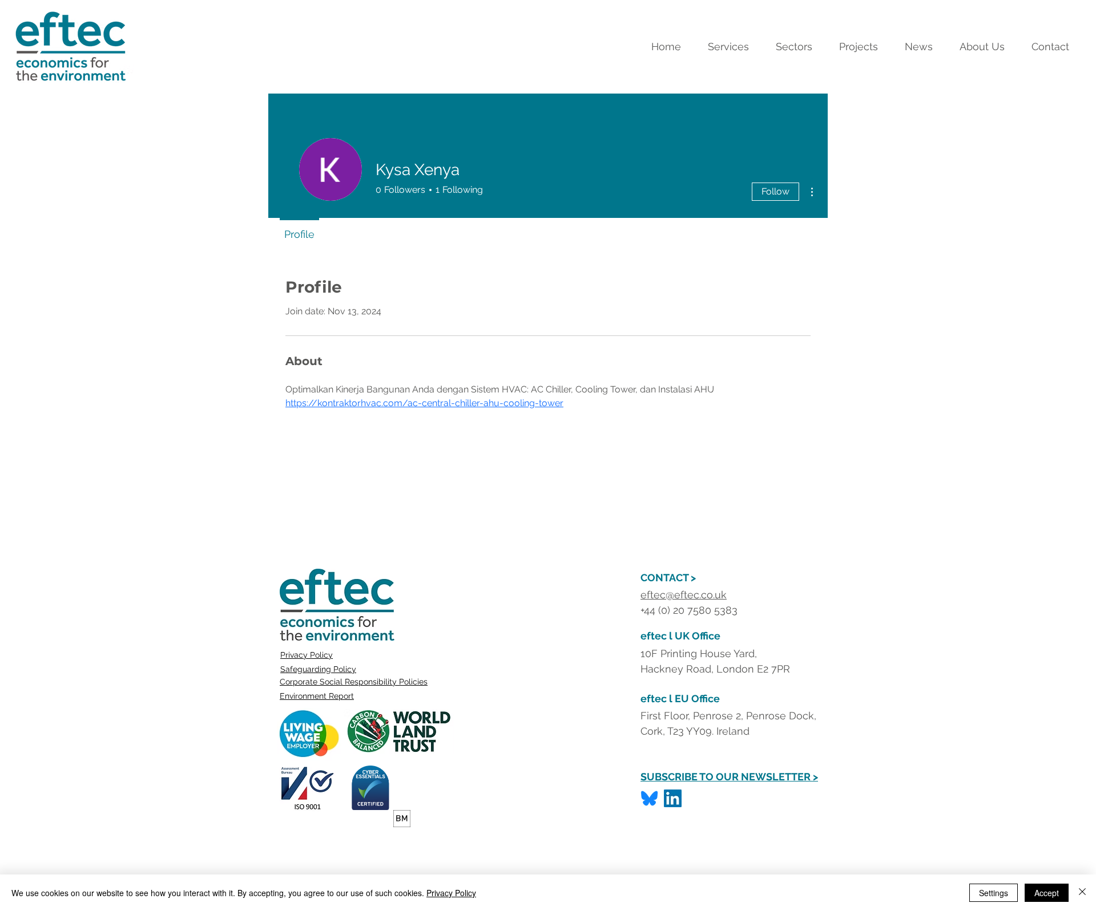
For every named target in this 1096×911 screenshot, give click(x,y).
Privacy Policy (306, 654)
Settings (993, 892)
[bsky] (649, 798)
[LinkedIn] (673, 798)
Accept (1046, 892)
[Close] (1082, 893)
